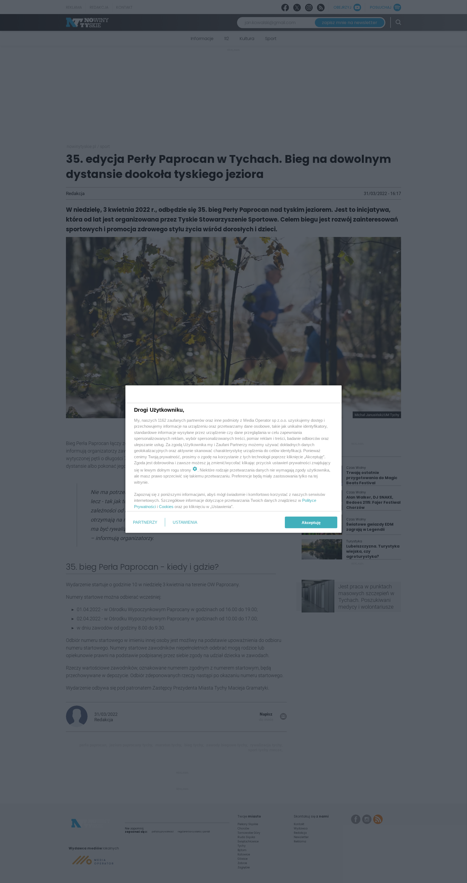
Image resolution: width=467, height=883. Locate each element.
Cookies (166, 506)
